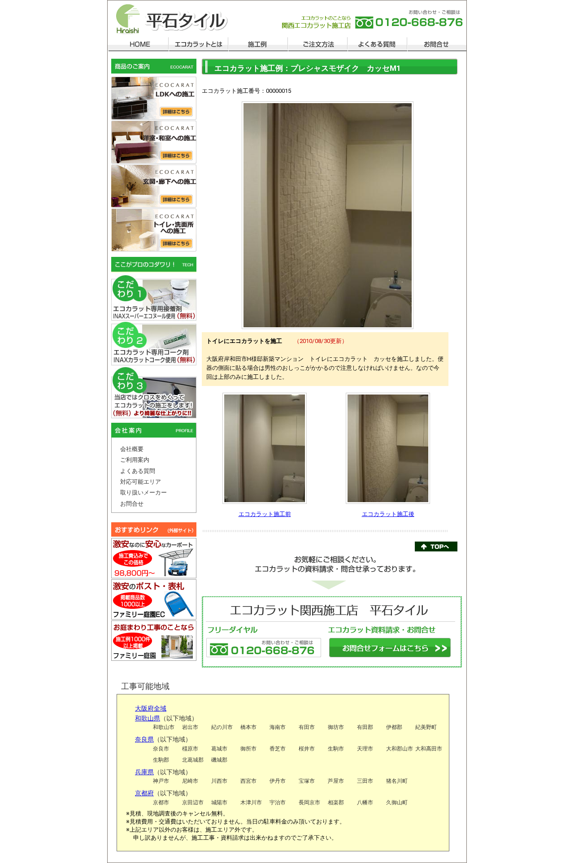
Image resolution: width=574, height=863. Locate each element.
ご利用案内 (134, 459)
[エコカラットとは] (198, 43)
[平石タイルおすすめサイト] (153, 530)
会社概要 (132, 449)
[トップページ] (138, 43)
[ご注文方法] (317, 43)
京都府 (144, 793)
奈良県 (144, 739)
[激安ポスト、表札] (153, 600)
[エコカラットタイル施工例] (257, 43)
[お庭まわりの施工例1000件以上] (153, 642)
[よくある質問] (377, 43)
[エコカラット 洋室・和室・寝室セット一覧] (153, 143)
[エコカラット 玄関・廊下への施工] (153, 186)
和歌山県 (147, 718)
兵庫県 (144, 772)
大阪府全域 (150, 708)
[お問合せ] (436, 43)
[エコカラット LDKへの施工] (153, 99)
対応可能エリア (140, 481)
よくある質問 (137, 471)
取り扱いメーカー (143, 492)
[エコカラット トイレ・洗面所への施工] (153, 230)
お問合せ (132, 503)
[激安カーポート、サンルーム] (153, 558)
